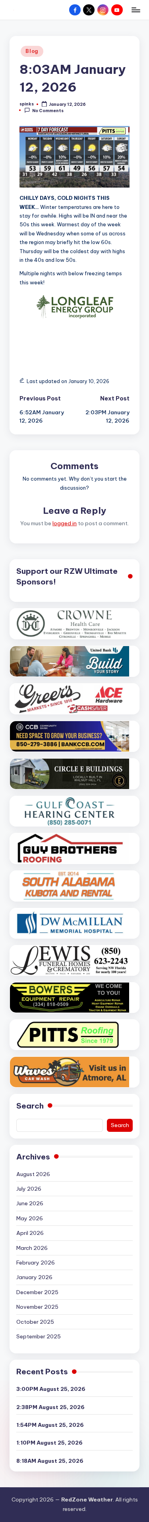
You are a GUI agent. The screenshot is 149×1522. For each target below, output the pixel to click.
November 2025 (37, 1306)
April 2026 (30, 1232)
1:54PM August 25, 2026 (50, 1424)
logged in (64, 523)
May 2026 (29, 1218)
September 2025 (38, 1336)
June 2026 (29, 1203)
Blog (32, 51)
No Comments (48, 110)
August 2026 (33, 1174)
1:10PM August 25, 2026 (49, 1442)
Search (30, 1105)
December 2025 (37, 1292)
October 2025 (35, 1321)
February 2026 (35, 1262)
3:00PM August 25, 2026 (50, 1388)
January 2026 (34, 1277)
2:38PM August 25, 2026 (50, 1407)
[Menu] (135, 10)
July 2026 (28, 1188)
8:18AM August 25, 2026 (49, 1460)
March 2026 (32, 1247)
